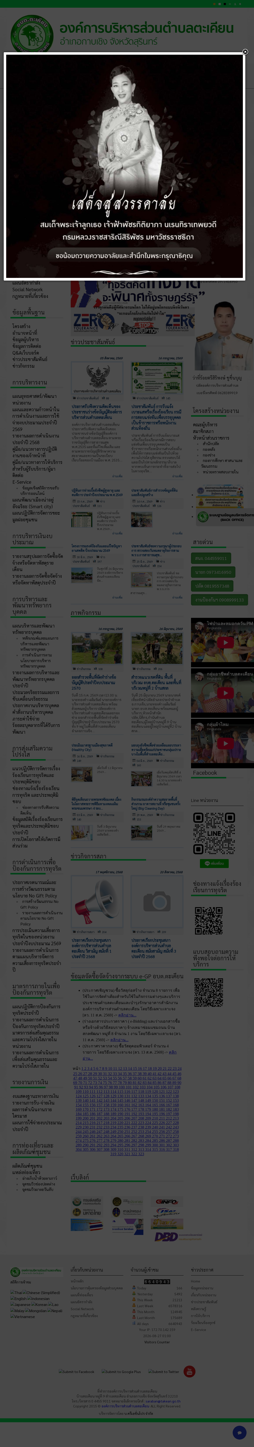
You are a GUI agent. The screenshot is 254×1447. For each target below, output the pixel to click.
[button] (245, 52)
